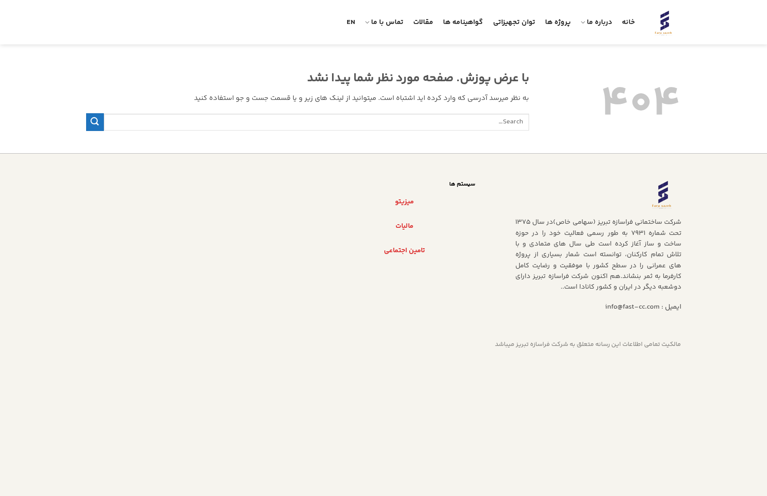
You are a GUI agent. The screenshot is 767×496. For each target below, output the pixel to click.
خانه (628, 22)
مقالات (423, 22)
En (351, 22)
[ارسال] (95, 122)
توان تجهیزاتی (514, 22)
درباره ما (599, 22)
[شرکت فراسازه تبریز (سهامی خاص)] (664, 22)
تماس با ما (387, 22)
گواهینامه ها (463, 22)
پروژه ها (558, 22)
